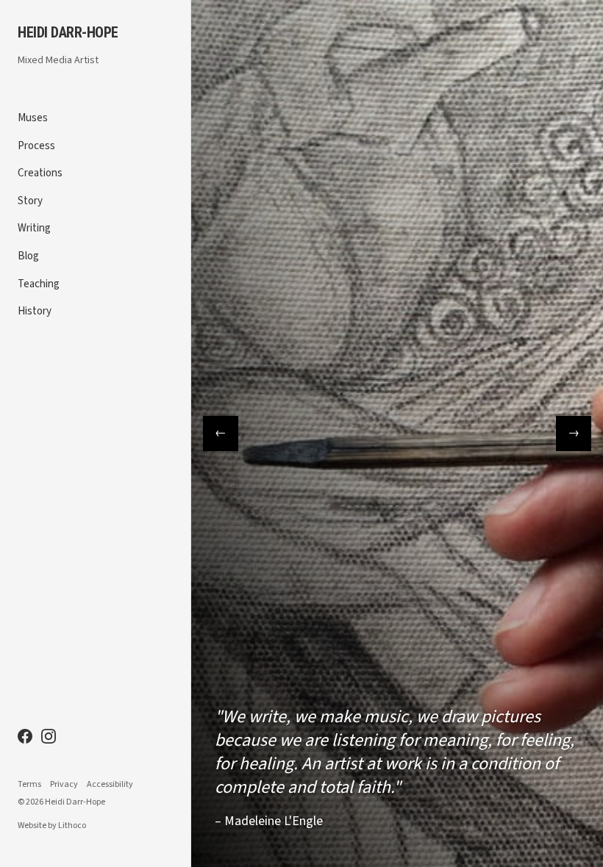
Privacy (64, 785)
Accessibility (110, 785)
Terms (29, 785)
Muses (33, 118)
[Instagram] (48, 736)
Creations (40, 173)
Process (36, 146)
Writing (34, 228)
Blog (28, 256)
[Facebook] (25, 736)
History (34, 311)
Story (30, 201)
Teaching (39, 284)
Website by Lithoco (52, 825)
